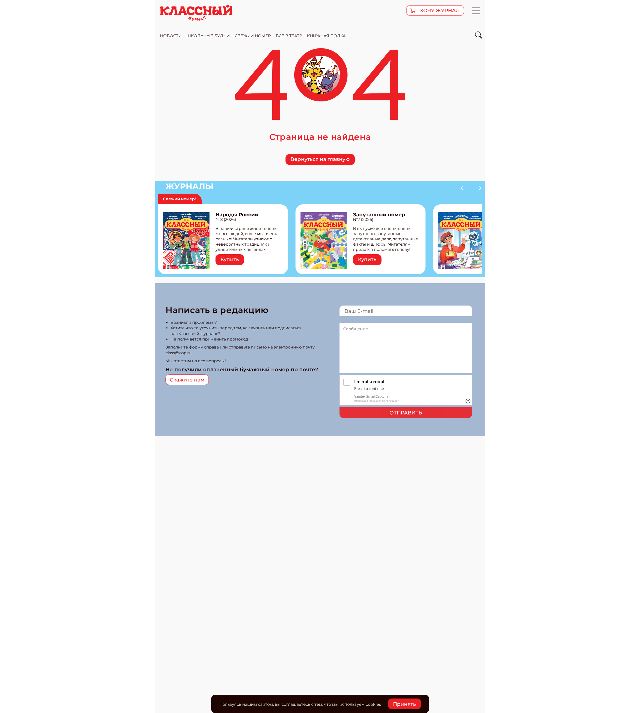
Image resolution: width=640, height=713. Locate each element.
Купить (229, 259)
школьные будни (208, 35)
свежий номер (253, 35)
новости (171, 35)
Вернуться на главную (320, 159)
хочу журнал (439, 10)
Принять (404, 704)
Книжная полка (326, 35)
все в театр (289, 35)
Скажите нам (187, 380)
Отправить (406, 413)
